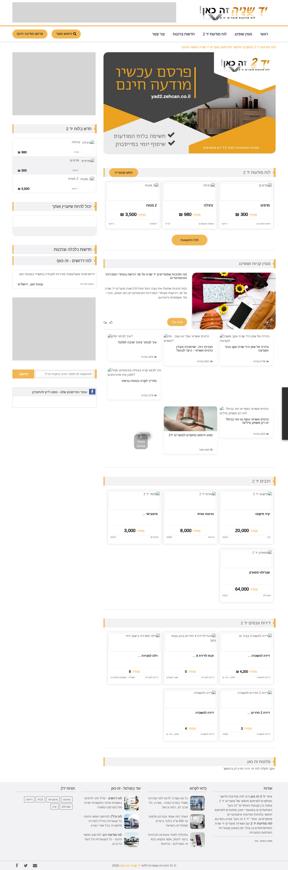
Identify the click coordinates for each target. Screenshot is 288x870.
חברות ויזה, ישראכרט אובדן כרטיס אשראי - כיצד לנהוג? (194, 348)
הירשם (23, 374)
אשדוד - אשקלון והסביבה (122, 677)
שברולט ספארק (259, 572)
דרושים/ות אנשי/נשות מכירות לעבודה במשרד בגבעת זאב (57, 274)
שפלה (225, 734)
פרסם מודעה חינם (30, 34)
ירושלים (153, 223)
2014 (225, 537)
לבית (167, 223)
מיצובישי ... (150, 514)
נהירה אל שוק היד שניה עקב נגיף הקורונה (247, 348)
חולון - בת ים (229, 677)
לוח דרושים (82, 260)
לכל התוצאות (189, 240)
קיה (268, 537)
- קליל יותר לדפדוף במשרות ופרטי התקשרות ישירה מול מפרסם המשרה (103, 802)
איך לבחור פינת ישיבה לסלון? (137, 342)
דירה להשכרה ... (259, 655)
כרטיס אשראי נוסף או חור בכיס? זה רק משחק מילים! (247, 420)
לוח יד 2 (73, 128)
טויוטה (211, 537)
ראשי (264, 33)
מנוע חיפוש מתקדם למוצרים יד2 (191, 435)
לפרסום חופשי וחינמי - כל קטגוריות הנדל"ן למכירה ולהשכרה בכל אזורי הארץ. (102, 821)
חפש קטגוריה (124, 172)
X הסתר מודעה (141, 441)
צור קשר (158, 33)
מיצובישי (154, 537)
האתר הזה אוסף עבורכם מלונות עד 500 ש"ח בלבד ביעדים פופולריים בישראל (168, 821)
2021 (225, 595)
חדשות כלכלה (80, 249)
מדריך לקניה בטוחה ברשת (139, 381)
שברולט (266, 595)
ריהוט (224, 223)
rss (256, 841)
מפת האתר (266, 841)
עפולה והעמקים (206, 223)
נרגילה (208, 205)
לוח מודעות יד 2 (215, 33)
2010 (113, 537)
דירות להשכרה (263, 677)
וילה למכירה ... (148, 655)
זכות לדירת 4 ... (203, 655)
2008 (169, 537)
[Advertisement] (94, 12)
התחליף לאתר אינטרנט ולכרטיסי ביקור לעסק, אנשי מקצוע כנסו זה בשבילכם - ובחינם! (168, 839)
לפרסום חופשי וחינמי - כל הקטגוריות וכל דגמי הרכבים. (102, 839)
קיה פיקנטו (262, 514)
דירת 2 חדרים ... (259, 712)
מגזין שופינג (243, 33)
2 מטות (151, 205)
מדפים (265, 205)
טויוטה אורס (206, 514)
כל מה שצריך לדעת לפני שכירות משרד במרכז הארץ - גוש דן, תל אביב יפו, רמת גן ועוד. (168, 802)
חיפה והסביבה (263, 223)
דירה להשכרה (205, 712)
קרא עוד (177, 322)
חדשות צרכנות (184, 33)
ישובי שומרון (172, 677)
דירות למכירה (207, 677)
